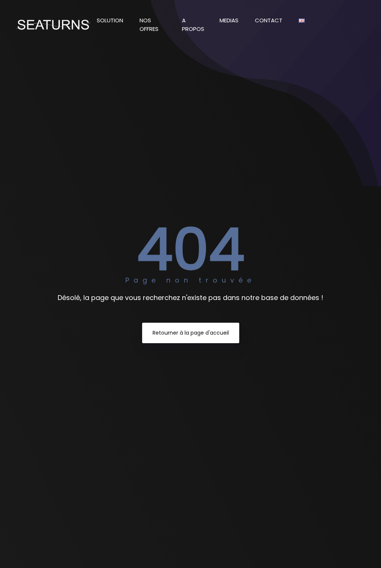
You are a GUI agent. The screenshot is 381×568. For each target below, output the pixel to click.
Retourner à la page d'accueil (191, 332)
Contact (269, 20)
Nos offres (150, 24)
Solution (111, 20)
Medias (230, 20)
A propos (193, 24)
